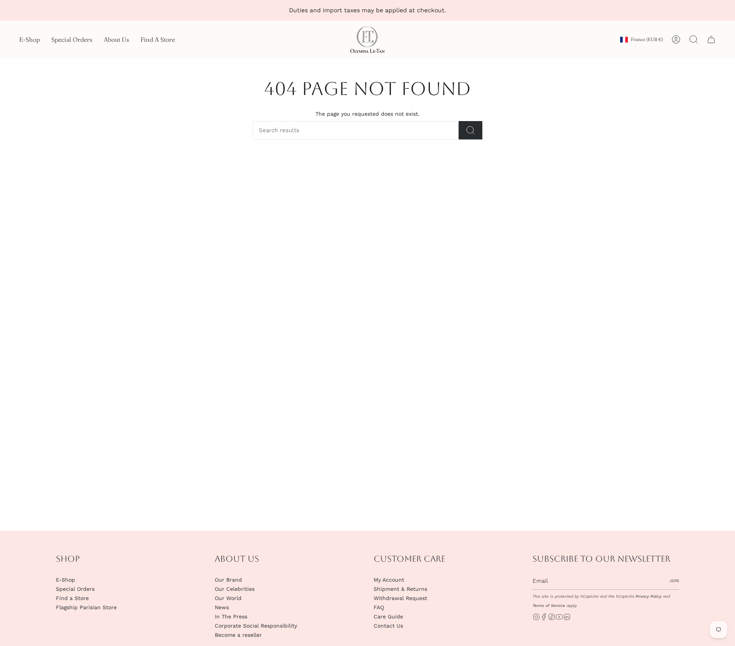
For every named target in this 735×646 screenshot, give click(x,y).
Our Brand (228, 580)
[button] (29, 39)
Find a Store (72, 598)
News (222, 607)
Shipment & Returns (400, 589)
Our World (228, 598)
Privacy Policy (648, 596)
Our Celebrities (235, 589)
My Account (389, 580)
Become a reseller (238, 635)
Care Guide (388, 616)
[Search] (470, 130)
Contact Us (388, 626)
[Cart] (711, 39)
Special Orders (75, 589)
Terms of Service (548, 605)
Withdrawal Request (400, 598)
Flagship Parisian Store (86, 607)
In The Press (231, 616)
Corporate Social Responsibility (256, 626)
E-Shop (65, 580)
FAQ (379, 607)
